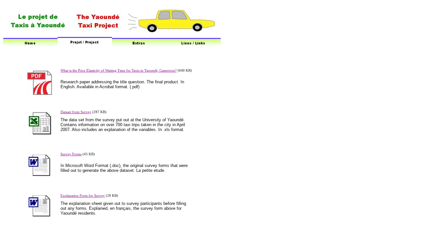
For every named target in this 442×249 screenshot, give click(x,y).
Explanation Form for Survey (83, 195)
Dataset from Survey (76, 112)
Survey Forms (71, 154)
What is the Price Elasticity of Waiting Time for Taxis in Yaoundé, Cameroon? (119, 70)
